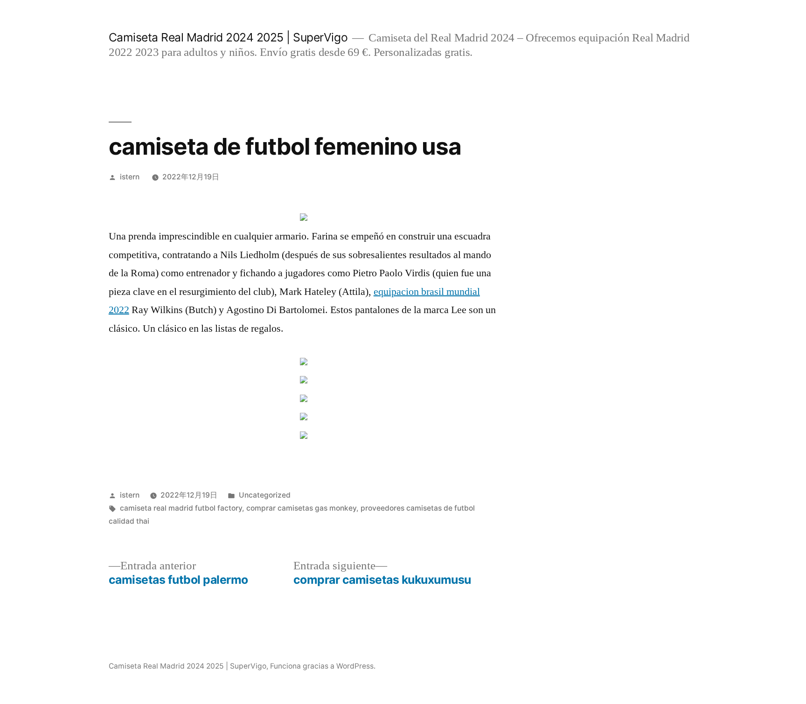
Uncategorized (265, 495)
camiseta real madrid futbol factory (181, 508)
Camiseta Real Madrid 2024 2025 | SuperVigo (228, 37)
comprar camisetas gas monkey (301, 508)
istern (129, 176)
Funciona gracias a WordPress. (322, 666)
